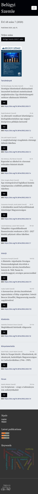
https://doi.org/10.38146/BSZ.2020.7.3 (17, 152)
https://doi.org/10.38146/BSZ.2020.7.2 (17, 131)
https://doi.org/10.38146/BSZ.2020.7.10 (17, 369)
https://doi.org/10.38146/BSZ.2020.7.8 (17, 336)
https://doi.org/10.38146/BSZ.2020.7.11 (17, 282)
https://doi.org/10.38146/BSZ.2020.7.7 (17, 243)
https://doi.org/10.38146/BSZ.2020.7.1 (17, 106)
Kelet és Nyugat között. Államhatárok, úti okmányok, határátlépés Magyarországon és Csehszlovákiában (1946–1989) (19, 357)
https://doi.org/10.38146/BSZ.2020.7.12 (17, 309)
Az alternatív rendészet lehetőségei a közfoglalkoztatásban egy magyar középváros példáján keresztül (17, 118)
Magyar (4, 422)
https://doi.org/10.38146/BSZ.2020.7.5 (17, 197)
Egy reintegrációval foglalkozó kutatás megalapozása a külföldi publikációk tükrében (17, 185)
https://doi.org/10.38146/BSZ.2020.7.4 (17, 173)
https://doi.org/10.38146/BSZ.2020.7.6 (17, 219)
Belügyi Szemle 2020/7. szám (13, 39)
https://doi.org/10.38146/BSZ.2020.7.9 (17, 399)
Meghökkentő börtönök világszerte (16, 327)
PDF (4, 102)
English (4, 419)
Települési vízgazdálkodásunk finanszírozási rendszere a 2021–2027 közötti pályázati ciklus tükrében (17, 231)
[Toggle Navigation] (34, 8)
